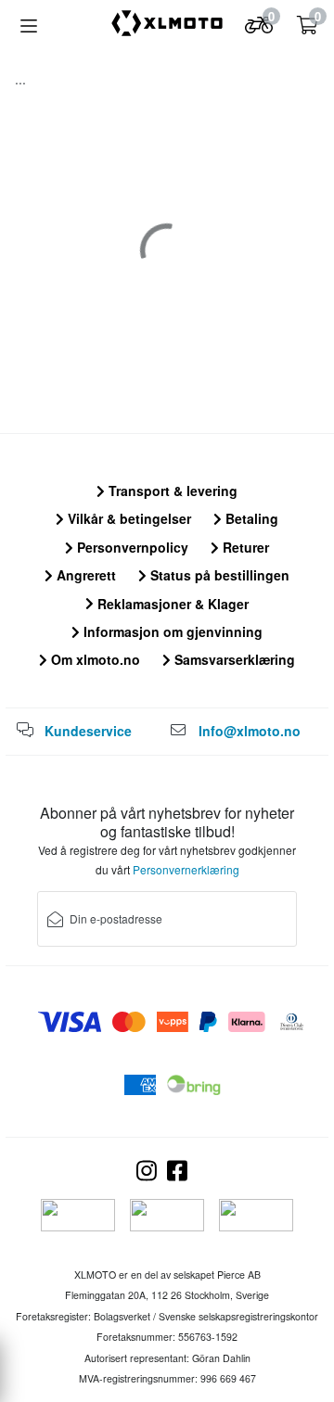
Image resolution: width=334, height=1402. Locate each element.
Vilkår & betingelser (127, 518)
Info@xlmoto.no (250, 730)
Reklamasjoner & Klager (171, 603)
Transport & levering (171, 490)
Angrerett (84, 575)
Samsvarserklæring (233, 659)
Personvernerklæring (186, 869)
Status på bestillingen (218, 575)
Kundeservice (88, 730)
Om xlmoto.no (93, 659)
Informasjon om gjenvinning (171, 631)
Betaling (250, 518)
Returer (244, 547)
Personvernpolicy (130, 547)
